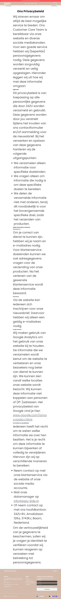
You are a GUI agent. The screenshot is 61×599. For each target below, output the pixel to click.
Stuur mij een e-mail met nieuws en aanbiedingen (45, 586)
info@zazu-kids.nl (7, 586)
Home (25, 3)
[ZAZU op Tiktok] (56, 571)
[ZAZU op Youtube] (55, 571)
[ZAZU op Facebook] (53, 571)
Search (27, 578)
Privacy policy (28, 579)
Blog (36, 3)
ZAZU (12, 596)
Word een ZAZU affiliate (30, 582)
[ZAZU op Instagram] (54, 571)
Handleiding (28, 584)
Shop (29, 3)
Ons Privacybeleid (8, 5)
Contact (32, 3)
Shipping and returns (30, 581)
